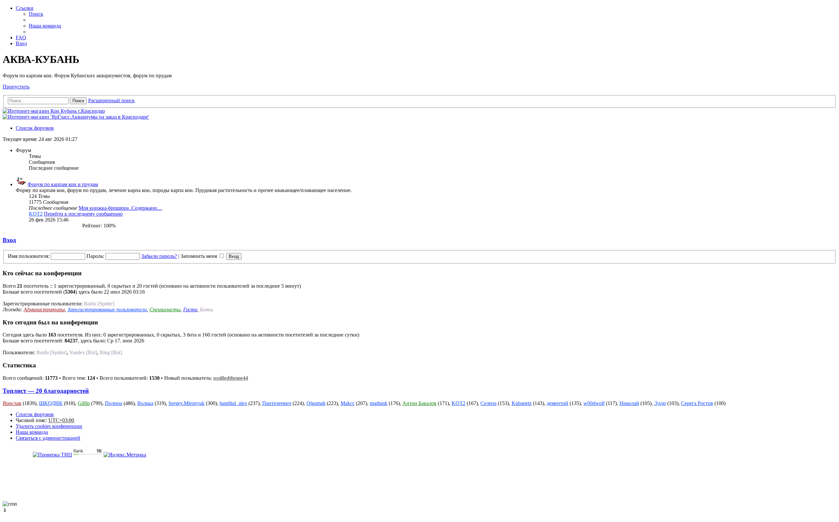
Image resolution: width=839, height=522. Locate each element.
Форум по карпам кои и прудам (63, 184)
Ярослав (12, 403)
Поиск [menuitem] (36, 14)
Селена (488, 403)
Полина (113, 403)
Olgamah (315, 403)
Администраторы (44, 309)
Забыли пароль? (159, 256)
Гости (190, 309)
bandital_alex (233, 403)
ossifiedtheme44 (230, 378)
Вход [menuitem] (21, 43)
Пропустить (16, 86)
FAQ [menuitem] (21, 37)
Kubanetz (522, 403)
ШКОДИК (51, 403)
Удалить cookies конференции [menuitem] (49, 426)
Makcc (348, 403)
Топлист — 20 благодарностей (46, 390)
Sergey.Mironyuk (186, 403)
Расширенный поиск (111, 100)
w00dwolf (594, 403)
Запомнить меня (199, 256)
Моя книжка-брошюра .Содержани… (120, 208)
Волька (145, 403)
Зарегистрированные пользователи (107, 309)
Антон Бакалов (419, 403)
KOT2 (36, 214)
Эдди (660, 403)
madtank (378, 403)
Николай (629, 403)
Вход (9, 240)
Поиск (78, 100)
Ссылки (24, 8)
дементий (557, 403)
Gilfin (84, 403)
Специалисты (165, 309)
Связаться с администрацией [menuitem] (48, 438)
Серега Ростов (697, 403)
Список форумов (35, 414)
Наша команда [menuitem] (45, 26)
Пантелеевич (276, 403)
